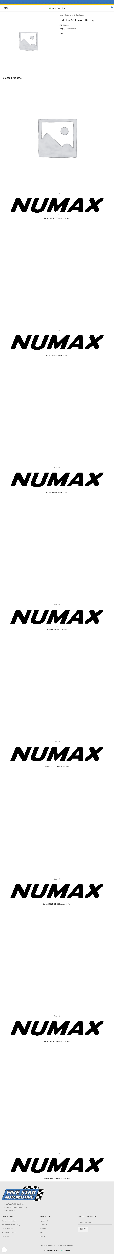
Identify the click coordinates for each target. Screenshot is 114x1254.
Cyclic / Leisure (79, 15)
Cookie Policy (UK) (8, 1228)
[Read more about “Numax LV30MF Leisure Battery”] (57, 487)
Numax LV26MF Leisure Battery (57, 355)
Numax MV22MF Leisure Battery (57, 767)
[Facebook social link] (51, 2)
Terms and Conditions (9, 1232)
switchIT (70, 1245)
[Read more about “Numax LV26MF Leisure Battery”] (57, 350)
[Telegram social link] (62, 2)
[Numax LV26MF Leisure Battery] (57, 274)
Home (61, 15)
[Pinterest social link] (57, 2)
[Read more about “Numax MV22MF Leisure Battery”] (57, 762)
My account (44, 1221)
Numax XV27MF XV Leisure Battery (57, 1178)
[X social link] (54, 2)
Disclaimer (5, 1236)
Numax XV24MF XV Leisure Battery (57, 1041)
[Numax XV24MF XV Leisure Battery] (57, 960)
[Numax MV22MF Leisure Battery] (57, 686)
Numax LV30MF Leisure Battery (57, 493)
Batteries (68, 15)
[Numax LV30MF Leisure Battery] (57, 411)
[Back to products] (108, 15)
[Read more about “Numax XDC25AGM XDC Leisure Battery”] (57, 899)
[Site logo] (57, 8)
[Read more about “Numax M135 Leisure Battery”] (57, 625)
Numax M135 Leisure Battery (57, 630)
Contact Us (43, 1225)
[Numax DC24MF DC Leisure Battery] (57, 137)
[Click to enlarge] (4, 1249)
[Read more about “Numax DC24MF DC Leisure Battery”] (57, 213)
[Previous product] (105, 15)
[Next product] (111, 15)
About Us (43, 1228)
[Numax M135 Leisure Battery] (57, 548)
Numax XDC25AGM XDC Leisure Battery (57, 904)
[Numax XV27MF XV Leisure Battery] (57, 1097)
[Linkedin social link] (59, 2)
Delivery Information (9, 1221)
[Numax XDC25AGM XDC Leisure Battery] (57, 823)
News (42, 1232)
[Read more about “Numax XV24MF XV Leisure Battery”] (57, 1036)
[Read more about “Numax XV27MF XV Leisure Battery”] (57, 1173)
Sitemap (42, 1236)
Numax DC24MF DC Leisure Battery (57, 218)
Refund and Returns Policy (11, 1225)
